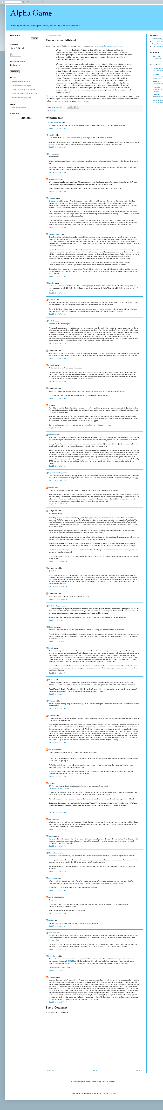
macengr (51, 819)
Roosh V (156, 74)
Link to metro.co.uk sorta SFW (59, 788)
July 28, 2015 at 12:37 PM (58, 620)
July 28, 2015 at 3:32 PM (57, 743)
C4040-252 (70, 961)
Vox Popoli (156, 56)
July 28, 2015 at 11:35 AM (58, 599)
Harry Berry (52, 956)
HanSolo (51, 321)
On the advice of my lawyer (21, 86)
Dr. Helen (156, 87)
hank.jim (51, 283)
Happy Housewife (54, 123)
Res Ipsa (51, 154)
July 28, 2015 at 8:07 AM (57, 381)
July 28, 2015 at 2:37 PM (57, 709)
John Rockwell (53, 897)
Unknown (51, 198)
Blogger (113, 1093)
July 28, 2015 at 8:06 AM (57, 358)
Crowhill (51, 135)
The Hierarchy (157, 39)
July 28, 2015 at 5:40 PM (57, 812)
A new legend (157, 58)
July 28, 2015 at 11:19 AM (58, 587)
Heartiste (156, 95)
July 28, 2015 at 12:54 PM (58, 641)
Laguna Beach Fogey (56, 473)
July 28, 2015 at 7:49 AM (57, 293)
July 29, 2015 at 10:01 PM (58, 970)
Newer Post (50, 1070)
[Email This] (68, 107)
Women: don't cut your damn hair (23, 90)
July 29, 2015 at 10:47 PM (58, 1002)
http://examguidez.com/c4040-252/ (61, 967)
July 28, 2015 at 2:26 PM (57, 694)
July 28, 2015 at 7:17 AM (57, 276)
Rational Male (158, 69)
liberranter (52, 435)
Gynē (53, 110)
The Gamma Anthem (19, 108)
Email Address (15, 65)
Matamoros (52, 627)
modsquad (52, 933)
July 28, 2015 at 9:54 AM (57, 481)
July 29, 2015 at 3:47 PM (57, 949)
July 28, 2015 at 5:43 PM (57, 829)
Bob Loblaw (52, 878)
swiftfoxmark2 (53, 179)
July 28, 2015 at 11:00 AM (58, 561)
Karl (49, 783)
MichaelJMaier (53, 853)
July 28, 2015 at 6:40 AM (57, 172)
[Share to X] (72, 107)
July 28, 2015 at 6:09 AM (57, 128)
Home (95, 1070)
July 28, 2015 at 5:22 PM (57, 776)
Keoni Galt (156, 82)
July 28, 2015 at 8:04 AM (57, 344)
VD (49, 405)
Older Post (138, 1070)
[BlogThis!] (70, 107)
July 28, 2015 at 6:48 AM (57, 191)
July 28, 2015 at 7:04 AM (57, 227)
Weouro (51, 836)
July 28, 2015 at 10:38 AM (58, 504)
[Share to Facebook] (75, 107)
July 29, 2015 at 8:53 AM (57, 926)
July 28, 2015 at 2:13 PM (57, 673)
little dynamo (53, 749)
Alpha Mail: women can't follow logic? (25, 94)
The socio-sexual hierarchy (21, 82)
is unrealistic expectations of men (109, 46)
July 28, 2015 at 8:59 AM (57, 398)
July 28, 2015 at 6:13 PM (57, 846)
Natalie (50, 648)
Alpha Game (31, 13)
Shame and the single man (21, 98)
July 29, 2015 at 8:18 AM (57, 913)
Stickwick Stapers (55, 234)
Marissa (51, 680)
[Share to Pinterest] (77, 107)
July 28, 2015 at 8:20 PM (57, 871)
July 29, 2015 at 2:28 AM (57, 890)
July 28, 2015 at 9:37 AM (57, 428)
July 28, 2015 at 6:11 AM (57, 147)
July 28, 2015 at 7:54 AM (57, 314)
